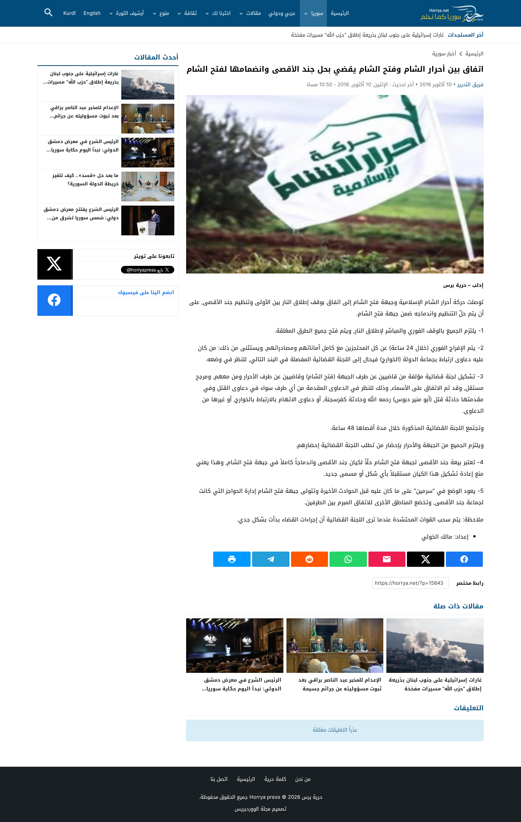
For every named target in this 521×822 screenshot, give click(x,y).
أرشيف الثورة (130, 13)
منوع (164, 13)
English (92, 13)
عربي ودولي (282, 13)
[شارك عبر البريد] (387, 559)
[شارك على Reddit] (309, 559)
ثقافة (190, 13)
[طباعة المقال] (232, 559)
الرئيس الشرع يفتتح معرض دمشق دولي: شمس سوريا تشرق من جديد (81, 217)
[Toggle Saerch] (48, 13)
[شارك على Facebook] (464, 559)
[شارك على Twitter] (425, 559)
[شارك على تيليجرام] (271, 559)
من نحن (302, 779)
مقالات (253, 13)
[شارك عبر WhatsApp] (348, 559)
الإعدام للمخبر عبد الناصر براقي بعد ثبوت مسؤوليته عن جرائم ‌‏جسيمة (339, 684)
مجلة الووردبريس (252, 809)
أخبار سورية (444, 53)
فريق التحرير (470, 84)
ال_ (440, 35)
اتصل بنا (219, 779)
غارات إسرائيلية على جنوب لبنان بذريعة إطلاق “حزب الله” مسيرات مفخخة (435, 684)
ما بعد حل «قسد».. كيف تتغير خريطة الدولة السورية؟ (85, 179)
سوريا (317, 13)
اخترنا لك (221, 13)
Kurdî (69, 13)
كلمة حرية (275, 779)
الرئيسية (340, 13)
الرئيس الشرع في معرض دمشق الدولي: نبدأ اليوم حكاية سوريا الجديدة (242, 688)
